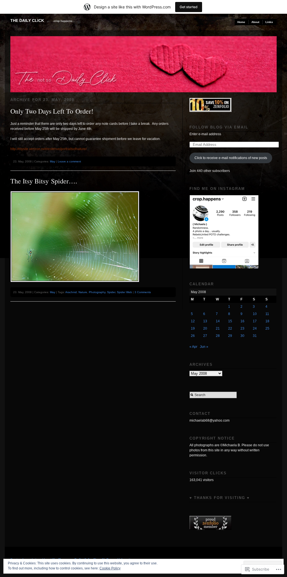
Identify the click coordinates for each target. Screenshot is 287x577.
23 (242, 328)
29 (230, 336)
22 (230, 328)
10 (255, 314)
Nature (82, 292)
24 (255, 328)
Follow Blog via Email (218, 127)
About (255, 22)
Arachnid (71, 292)
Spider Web (124, 292)
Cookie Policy (110, 568)
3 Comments (143, 292)
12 (193, 321)
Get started (189, 7)
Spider (111, 292)
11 (267, 314)
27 (205, 336)
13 (205, 321)
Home (241, 22)
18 (267, 321)
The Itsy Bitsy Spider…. (43, 180)
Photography (97, 292)
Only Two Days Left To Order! (51, 111)
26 (193, 336)
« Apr (193, 347)
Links (269, 22)
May (52, 161)
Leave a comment (69, 161)
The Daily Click (27, 20)
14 (218, 321)
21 (218, 328)
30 (242, 336)
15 (230, 321)
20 (205, 328)
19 (193, 328)
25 (267, 328)
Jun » (204, 347)
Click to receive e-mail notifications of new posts (231, 158)
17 (255, 321)
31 (255, 336)
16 (242, 321)
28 (218, 336)
